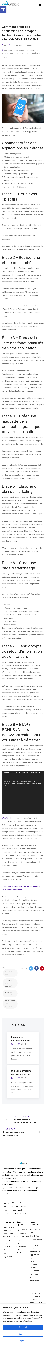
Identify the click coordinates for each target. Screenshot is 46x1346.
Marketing (31, 45)
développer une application (29, 53)
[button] (3, 9)
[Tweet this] (31, 968)
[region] (23, 1325)
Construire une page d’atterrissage (18, 174)
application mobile (11, 50)
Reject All (23, 1341)
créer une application (10, 53)
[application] (23, 792)
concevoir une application (29, 50)
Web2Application (9, 818)
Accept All (23, 1327)
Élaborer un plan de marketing (16, 170)
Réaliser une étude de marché (16, 157)
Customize (23, 1334)
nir (5, 45)
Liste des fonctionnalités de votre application (23, 160)
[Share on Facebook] (36, 968)
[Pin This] (42, 968)
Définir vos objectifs (12, 153)
